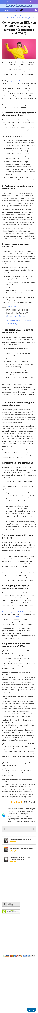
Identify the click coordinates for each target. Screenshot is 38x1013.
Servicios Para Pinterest (13, 949)
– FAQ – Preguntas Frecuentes (12, 967)
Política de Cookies (10, 1005)
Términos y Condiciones (25, 1005)
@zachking (11, 306)
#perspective (12, 316)
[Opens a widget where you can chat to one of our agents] (31, 1010)
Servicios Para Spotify (13, 941)
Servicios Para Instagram (14, 918)
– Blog (4, 964)
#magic (22, 316)
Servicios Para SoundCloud (15, 934)
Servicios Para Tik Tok (13, 945)
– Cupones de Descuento (11, 980)
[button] (7, 10)
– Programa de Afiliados (10, 977)
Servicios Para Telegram (14, 937)
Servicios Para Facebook (14, 922)
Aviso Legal (11, 1007)
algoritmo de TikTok (16, 81)
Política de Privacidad (23, 1007)
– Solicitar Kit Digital (8, 986)
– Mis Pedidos (6, 961)
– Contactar (6, 974)
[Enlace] (36, 10)
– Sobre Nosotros (8, 970)
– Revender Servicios (9, 983)
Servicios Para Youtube (13, 930)
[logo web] (19, 5)
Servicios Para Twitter (13, 926)
